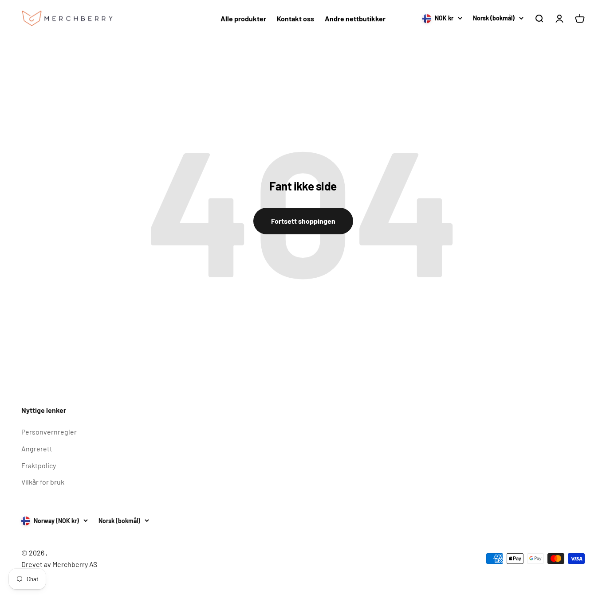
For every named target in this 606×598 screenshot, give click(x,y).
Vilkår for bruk (42, 482)
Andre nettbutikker (355, 18)
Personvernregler (49, 431)
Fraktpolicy (38, 465)
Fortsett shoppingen (303, 221)
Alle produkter (243, 18)
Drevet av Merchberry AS (59, 564)
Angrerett (36, 448)
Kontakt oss (295, 18)
